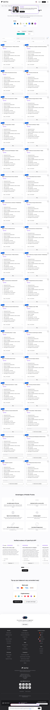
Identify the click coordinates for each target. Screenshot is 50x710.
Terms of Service (27, 691)
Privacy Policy (22, 691)
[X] (20, 687)
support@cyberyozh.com (25, 681)
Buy (13, 67)
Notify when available (38, 431)
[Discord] (30, 687)
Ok (39, 708)
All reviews (25, 570)
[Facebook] (23, 684)
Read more (10, 563)
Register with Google (31, 601)
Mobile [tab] (19, 31)
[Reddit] (26, 687)
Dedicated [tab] (21, 33)
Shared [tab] (29, 33)
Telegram (25, 624)
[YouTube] (26, 684)
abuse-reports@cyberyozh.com (42, 703)
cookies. (30, 708)
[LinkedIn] (30, 684)
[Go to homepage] (4, 2)
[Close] (37, 6)
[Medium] (23, 687)
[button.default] (38, 705)
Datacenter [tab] (30, 31)
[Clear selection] (2, 41)
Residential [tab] (24, 31)
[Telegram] (20, 684)
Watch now (22, 11)
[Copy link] (24, 45)
